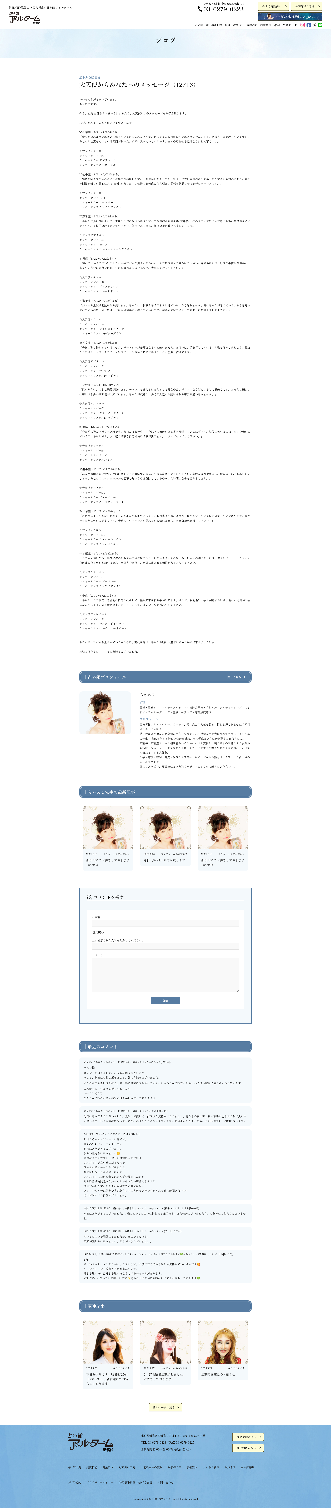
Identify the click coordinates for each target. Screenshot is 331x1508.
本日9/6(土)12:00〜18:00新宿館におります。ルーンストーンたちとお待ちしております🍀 (133, 1254)
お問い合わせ (165, 1482)
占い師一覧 (202, 25)
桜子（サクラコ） (174, 1208)
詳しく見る (234, 677)
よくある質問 (211, 1467)
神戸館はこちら (305, 6)
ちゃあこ (151, 1062)
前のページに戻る (164, 1407)
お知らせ (229, 1467)
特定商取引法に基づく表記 (135, 1482)
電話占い (252, 25)
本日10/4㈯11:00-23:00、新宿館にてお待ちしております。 (116, 1208)
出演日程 (216, 25)
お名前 (96, 917)
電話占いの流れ (152, 1467)
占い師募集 (247, 1467)
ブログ (287, 25)
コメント (97, 955)
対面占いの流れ (128, 1467)
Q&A (277, 25)
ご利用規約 (74, 1482)
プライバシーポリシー (100, 1482)
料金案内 (107, 1467)
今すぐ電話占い (272, 6)
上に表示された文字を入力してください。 (118, 940)
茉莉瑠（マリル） (208, 1254)
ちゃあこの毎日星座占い (290, 16)
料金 (227, 25)
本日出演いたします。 (96, 1133)
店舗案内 (265, 25)
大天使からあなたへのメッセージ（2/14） (107, 1062)
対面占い (238, 25)
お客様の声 (174, 1467)
